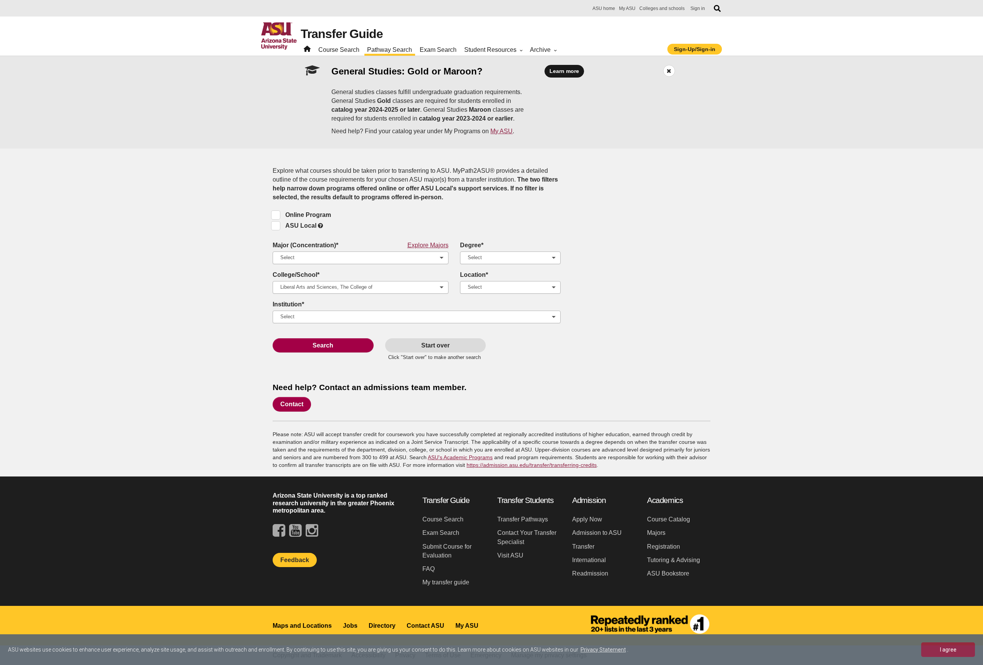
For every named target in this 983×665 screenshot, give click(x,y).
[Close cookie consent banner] (967, 626)
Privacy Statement (603, 650)
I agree (948, 650)
